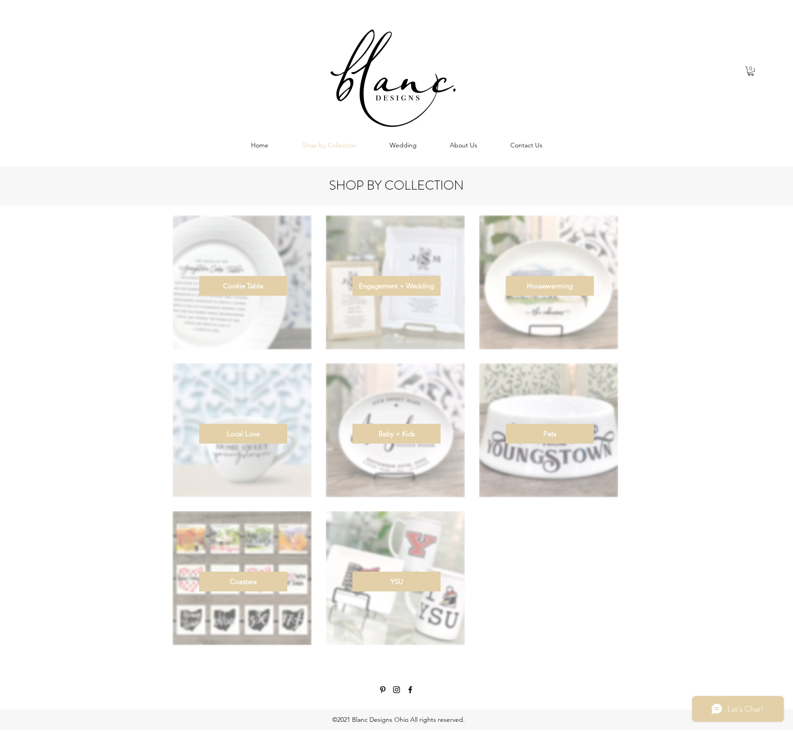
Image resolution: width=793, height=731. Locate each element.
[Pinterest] (382, 689)
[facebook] (410, 689)
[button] (750, 71)
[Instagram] (396, 689)
